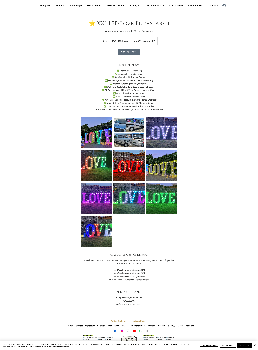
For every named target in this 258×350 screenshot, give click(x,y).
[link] (129, 52)
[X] (127, 331)
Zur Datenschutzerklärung (58, 346)
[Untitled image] (96, 132)
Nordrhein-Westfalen (91, 337)
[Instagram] (121, 331)
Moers (100, 339)
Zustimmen (244, 345)
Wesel (87, 339)
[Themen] (147, 331)
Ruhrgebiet (111, 337)
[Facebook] (115, 331)
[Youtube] (134, 331)
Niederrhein (162, 337)
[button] (60, 5)
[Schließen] (254, 345)
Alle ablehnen (228, 345)
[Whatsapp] (140, 331)
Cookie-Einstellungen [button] (209, 345)
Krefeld (109, 339)
